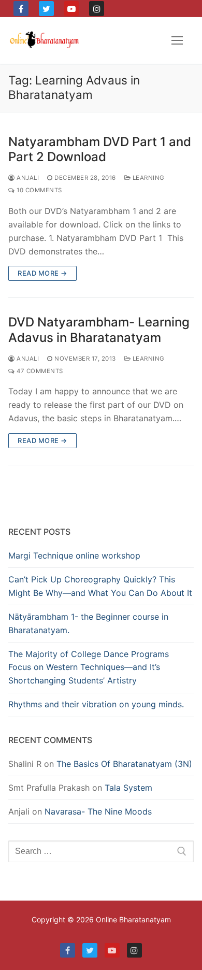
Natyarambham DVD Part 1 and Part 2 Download (99, 149)
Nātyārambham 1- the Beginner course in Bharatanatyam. (88, 623)
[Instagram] (96, 8)
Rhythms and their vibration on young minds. (96, 704)
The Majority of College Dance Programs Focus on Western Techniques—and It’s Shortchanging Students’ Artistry (88, 667)
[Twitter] (46, 8)
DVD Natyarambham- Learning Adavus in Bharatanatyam (99, 330)
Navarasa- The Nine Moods (98, 811)
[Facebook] (20, 8)
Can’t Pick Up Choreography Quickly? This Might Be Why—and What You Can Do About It (100, 586)
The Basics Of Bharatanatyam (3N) (124, 764)
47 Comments (39, 371)
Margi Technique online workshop (74, 555)
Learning (148, 177)
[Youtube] (71, 8)
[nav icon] (177, 40)
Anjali (27, 177)
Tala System (128, 787)
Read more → (42, 273)
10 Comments (38, 190)
